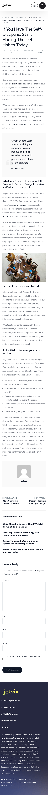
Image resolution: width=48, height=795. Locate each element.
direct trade (17, 83)
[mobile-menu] (34, 5)
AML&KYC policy (9, 714)
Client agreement (10, 700)
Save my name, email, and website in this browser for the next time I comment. (23, 657)
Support (5, 727)
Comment (5, 580)
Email (4, 630)
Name (4, 616)
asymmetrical (20, 205)
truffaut (5, 216)
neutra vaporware (20, 124)
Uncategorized (29, 51)
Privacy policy (8, 707)
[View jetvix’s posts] (24, 471)
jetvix (5, 51)
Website (4, 643)
